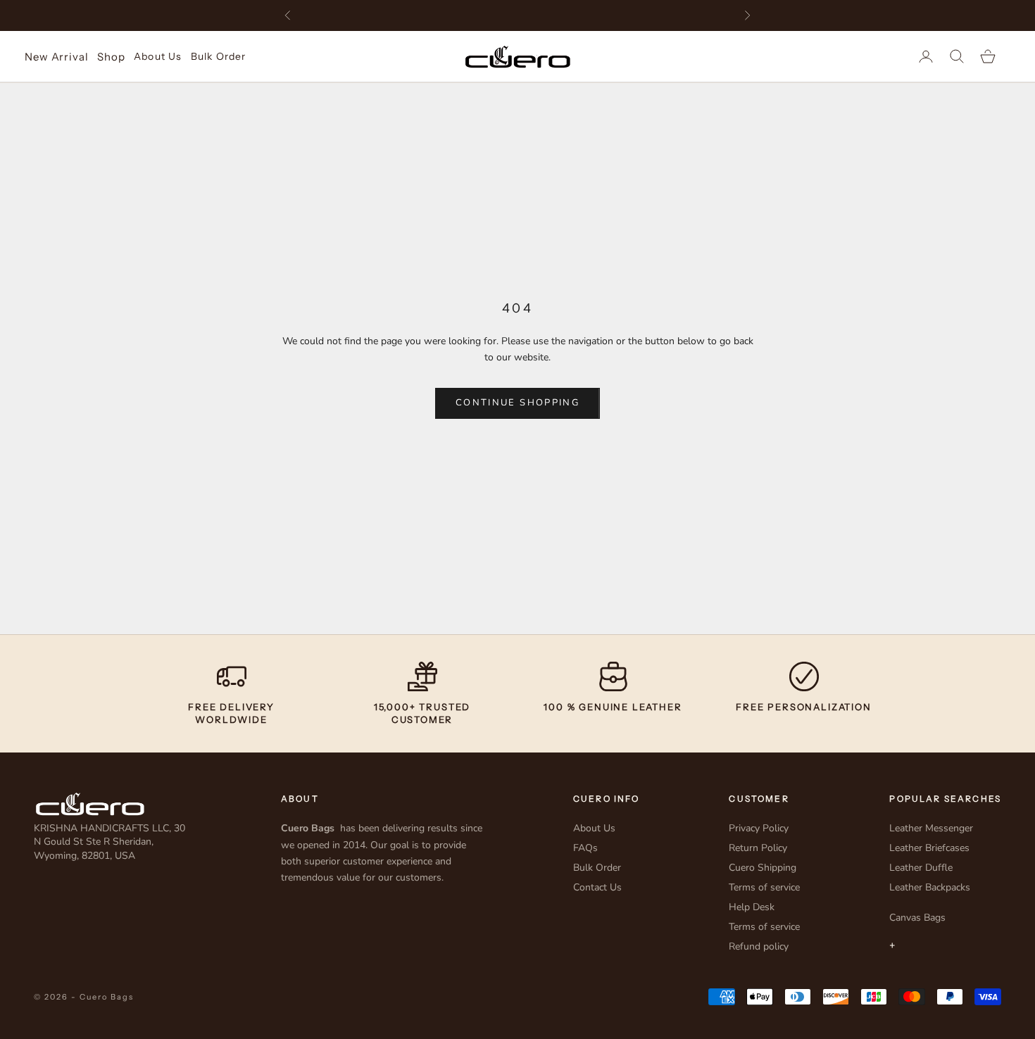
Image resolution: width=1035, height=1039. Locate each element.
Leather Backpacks (929, 887)
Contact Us (597, 887)
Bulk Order (218, 56)
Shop (111, 56)
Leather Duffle (921, 867)
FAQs (585, 848)
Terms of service (764, 887)
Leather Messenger (931, 828)
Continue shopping (517, 402)
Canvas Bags (917, 917)
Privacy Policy (759, 828)
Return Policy (758, 848)
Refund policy (759, 946)
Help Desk (751, 907)
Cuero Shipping (762, 867)
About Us (158, 56)
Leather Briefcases (929, 848)
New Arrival (56, 56)
